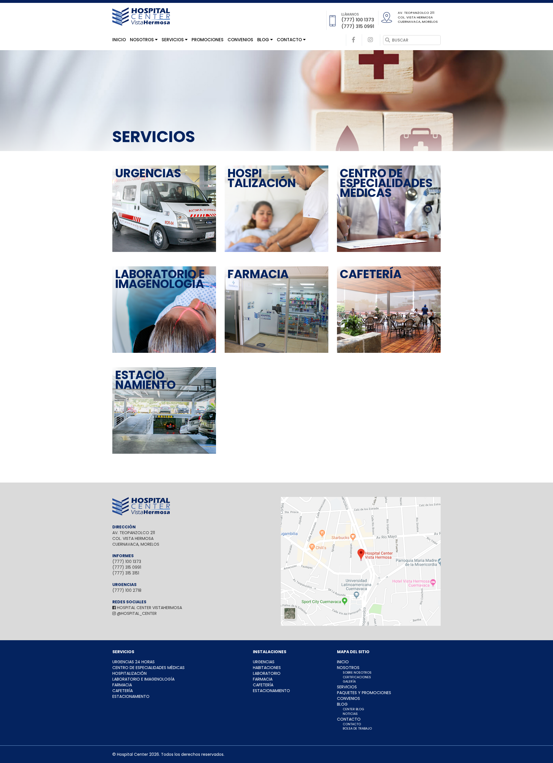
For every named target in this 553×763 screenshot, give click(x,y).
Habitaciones (267, 667)
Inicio (119, 40)
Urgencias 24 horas (133, 662)
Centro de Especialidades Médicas (148, 667)
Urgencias (263, 662)
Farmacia (122, 685)
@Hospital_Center (136, 613)
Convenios (240, 40)
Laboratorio (267, 673)
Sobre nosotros (357, 672)
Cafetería (122, 691)
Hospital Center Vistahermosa (149, 608)
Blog (263, 40)
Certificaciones (357, 677)
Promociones (208, 40)
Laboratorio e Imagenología (143, 679)
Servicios (173, 40)
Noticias (350, 713)
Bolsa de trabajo (357, 728)
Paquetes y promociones (364, 693)
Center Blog (353, 709)
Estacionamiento (130, 696)
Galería (349, 681)
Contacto (290, 40)
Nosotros (142, 40)
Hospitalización (129, 673)
